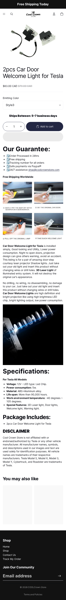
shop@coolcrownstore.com (43, 169)
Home (6, 546)
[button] (33, 136)
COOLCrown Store (37, 587)
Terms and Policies (33, 594)
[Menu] (4, 14)
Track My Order (12, 558)
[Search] (11, 14)
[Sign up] (59, 576)
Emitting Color (11, 97)
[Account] (54, 14)
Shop (6, 550)
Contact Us (9, 554)
